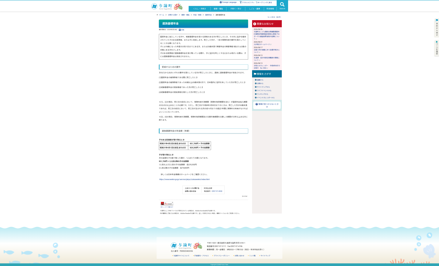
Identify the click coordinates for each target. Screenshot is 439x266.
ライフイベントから (264, 91)
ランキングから (262, 94)
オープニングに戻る (265, 3)
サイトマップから (263, 87)
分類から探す (173, 15)
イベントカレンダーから (266, 98)
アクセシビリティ (248, 3)
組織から (260, 80)
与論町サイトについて (181, 256)
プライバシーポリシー (221, 256)
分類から (260, 84)
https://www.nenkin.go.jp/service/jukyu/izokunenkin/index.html (184, 179)
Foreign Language (229, 2)
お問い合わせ (239, 256)
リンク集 (252, 256)
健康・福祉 (185, 15)
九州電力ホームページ (262, 44)
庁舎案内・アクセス (201, 256)
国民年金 (208, 15)
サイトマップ (265, 256)
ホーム (161, 15)
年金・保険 (197, 15)
